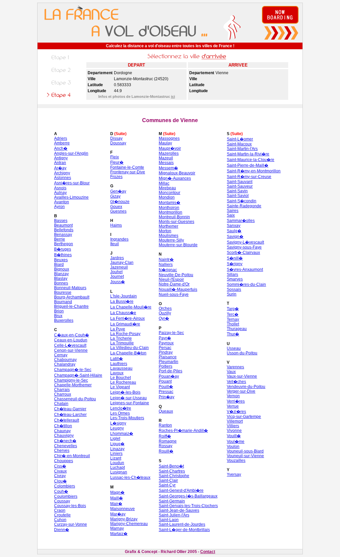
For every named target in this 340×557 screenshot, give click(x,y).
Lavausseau (121, 368)
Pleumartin (168, 361)
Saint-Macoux (239, 144)
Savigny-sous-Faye (244, 247)
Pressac (166, 391)
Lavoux (117, 373)
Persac (165, 347)
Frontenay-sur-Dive (127, 172)
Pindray (166, 352)
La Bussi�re (121, 301)
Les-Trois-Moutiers (127, 418)
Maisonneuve (122, 508)
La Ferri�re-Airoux (127, 318)
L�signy (118, 423)
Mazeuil (166, 158)
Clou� (60, 481)
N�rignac (168, 270)
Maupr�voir (170, 148)
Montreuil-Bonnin (174, 217)
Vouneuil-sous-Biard (245, 451)
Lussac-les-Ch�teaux (130, 477)
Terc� (232, 314)
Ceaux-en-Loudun (70, 340)
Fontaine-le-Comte (127, 167)
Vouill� (234, 436)
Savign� (235, 236)
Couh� (61, 491)
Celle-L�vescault (70, 345)
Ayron (59, 206)
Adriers (60, 138)
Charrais (62, 389)
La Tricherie (121, 338)
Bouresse (62, 292)
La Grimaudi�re (125, 324)
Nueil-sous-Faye (174, 294)
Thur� (233, 334)
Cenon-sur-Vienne (71, 350)
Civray (60, 475)
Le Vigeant (120, 387)
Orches (165, 308)
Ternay (233, 319)
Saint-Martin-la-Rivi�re (248, 154)
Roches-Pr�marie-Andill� (183, 430)
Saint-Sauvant (239, 181)
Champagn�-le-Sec (72, 369)
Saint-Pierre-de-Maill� (247, 165)
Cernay (60, 355)
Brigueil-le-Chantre (71, 306)
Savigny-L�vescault (245, 242)
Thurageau (237, 328)
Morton (165, 231)
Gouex (116, 206)
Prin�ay (166, 397)
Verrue (233, 406)
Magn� (117, 492)
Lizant (115, 458)
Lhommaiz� (121, 433)
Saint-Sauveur (240, 186)
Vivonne (234, 430)
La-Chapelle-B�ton (128, 353)
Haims (116, 225)
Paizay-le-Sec (171, 332)
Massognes (169, 138)
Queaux (166, 411)
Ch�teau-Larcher (70, 414)
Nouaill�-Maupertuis (178, 289)
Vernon (233, 396)
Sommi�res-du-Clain (246, 284)
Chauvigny (64, 435)
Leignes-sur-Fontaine (129, 403)
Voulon (233, 446)
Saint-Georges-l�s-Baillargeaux (188, 496)
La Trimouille (122, 343)
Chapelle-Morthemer (73, 385)
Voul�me (235, 441)
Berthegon (63, 244)
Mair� (116, 503)
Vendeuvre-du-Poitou (246, 386)
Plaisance (168, 357)
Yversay (234, 474)
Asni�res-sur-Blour (72, 183)
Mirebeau (167, 188)
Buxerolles (63, 320)
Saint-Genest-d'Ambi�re (181, 490)
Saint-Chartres (172, 471)
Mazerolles (169, 153)
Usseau (234, 348)
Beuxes (61, 260)
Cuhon (60, 519)
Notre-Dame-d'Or (174, 284)
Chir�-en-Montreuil (72, 456)
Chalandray (64, 364)
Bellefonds (63, 230)
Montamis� (169, 202)
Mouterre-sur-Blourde (178, 245)
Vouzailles (236, 460)
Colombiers (64, 486)
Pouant (165, 381)
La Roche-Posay (125, 333)
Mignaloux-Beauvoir (177, 173)
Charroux (62, 394)
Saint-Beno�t (171, 466)
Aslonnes (62, 177)
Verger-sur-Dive (241, 391)
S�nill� (235, 258)
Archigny (62, 173)
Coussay (62, 501)
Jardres (117, 258)
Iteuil (114, 244)
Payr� (165, 338)
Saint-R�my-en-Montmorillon (254, 171)
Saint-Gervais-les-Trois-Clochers (188, 505)
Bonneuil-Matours (70, 287)
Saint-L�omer (240, 139)
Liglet (115, 438)
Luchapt (117, 467)
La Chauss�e (123, 312)
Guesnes (118, 211)
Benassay (63, 234)
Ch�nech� (65, 441)
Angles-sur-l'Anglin (71, 153)
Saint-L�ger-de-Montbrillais (184, 529)
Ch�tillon (63, 426)
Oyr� (164, 318)
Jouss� (117, 281)
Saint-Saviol (238, 195)
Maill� (116, 498)
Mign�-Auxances (175, 178)
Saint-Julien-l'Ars (174, 515)
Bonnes (61, 283)
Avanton (61, 202)
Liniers (116, 453)
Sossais (234, 289)
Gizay (115, 196)
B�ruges (62, 249)
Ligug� (117, 444)
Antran (60, 162)
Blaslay (60, 278)
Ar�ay (60, 168)
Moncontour (169, 192)
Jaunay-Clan (121, 262)
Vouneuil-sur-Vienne (245, 456)
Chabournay (65, 359)
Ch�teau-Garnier (70, 409)
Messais (166, 162)
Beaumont (63, 225)
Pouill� (166, 386)
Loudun (117, 463)
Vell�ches (236, 381)
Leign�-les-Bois (125, 392)
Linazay (117, 449)
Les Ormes (120, 413)
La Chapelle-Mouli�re (130, 307)
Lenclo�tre (120, 408)
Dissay (116, 138)
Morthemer (168, 226)
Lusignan (118, 472)
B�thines (63, 255)
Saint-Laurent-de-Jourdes (182, 524)
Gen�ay (118, 191)
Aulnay (60, 192)
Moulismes (168, 235)
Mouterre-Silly (171, 240)
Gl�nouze (119, 201)
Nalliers (166, 264)
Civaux (60, 471)
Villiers (233, 426)
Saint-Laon (169, 519)
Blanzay (61, 274)
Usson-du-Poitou (242, 353)
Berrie (59, 239)
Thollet (233, 324)
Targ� (233, 308)
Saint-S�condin (241, 201)
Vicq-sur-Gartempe (244, 416)
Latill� (116, 358)
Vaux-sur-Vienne (242, 376)
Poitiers (165, 366)
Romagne (168, 441)
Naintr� (166, 259)
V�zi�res (236, 411)
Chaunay (62, 431)
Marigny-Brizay (123, 519)
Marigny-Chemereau (129, 523)
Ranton (165, 425)
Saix (231, 215)
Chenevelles (65, 446)
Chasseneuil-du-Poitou (75, 399)
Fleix (114, 157)
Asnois (60, 188)
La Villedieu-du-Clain (129, 347)
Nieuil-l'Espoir (171, 279)
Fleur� (117, 162)
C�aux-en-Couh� (71, 335)
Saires (232, 210)
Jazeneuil (119, 267)
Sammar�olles (241, 220)
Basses (60, 220)
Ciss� (60, 466)
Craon (59, 510)
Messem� (168, 168)
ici (173, 96)
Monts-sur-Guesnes (176, 221)
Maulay (165, 143)
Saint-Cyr (167, 485)
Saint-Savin (237, 191)
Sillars (232, 274)
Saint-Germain (172, 501)
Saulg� (234, 231)
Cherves (61, 450)
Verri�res (236, 401)
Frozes (116, 176)
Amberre (62, 143)
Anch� (60, 148)
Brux (58, 315)
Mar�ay (118, 514)
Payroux (166, 343)
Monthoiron (169, 207)
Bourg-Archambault (71, 297)
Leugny (117, 428)
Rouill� (166, 451)
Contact (207, 551)
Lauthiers (118, 363)
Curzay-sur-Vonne (70, 524)
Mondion (167, 197)
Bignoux (61, 269)
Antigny (61, 158)
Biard (59, 264)
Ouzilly (165, 313)
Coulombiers (65, 496)
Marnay (117, 528)
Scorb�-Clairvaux (243, 252)
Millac (164, 183)
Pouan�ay (169, 376)
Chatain (61, 403)
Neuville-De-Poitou (176, 275)
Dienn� (61, 529)
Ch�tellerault (66, 420)
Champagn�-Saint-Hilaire (78, 375)
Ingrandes (119, 239)
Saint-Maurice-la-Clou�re (250, 159)
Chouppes (63, 461)
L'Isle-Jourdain (123, 296)
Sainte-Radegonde (244, 206)
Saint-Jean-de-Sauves (179, 510)
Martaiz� (119, 533)
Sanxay (233, 225)
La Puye (117, 329)
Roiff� (165, 436)
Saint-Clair (168, 480)
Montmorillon (170, 212)
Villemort (235, 421)
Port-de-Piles (170, 371)
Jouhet (116, 272)
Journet (117, 276)
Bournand (63, 301)
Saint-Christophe (174, 475)
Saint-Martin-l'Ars (242, 148)
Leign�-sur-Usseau (128, 398)
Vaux (231, 371)
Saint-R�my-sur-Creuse (249, 176)
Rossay (165, 446)
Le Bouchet (120, 377)
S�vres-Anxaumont (245, 269)
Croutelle (62, 515)
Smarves (235, 279)
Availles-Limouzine (71, 197)
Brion (59, 311)
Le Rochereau (123, 382)
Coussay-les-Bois (70, 505)
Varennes (235, 367)
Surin (231, 294)
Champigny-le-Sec (71, 380)
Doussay (118, 143)
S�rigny (234, 264)
